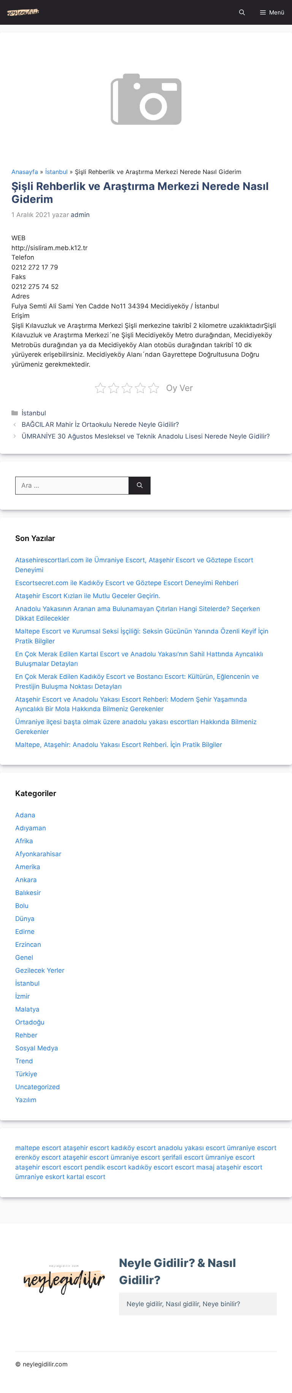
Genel (24, 957)
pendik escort (105, 1167)
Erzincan (28, 944)
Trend (24, 1061)
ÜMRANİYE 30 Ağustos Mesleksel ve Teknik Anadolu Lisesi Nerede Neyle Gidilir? (146, 436)
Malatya (27, 1009)
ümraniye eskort (40, 1177)
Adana (25, 815)
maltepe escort (38, 1148)
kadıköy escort (133, 1148)
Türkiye (26, 1074)
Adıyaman (30, 828)
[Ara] (140, 486)
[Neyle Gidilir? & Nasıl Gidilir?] (23, 12)
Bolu (22, 906)
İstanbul (34, 413)
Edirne (25, 931)
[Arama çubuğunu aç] (242, 12)
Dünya (25, 918)
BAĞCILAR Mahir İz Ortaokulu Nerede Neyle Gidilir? (100, 424)
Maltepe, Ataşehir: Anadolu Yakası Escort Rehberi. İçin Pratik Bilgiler (118, 744)
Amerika (27, 867)
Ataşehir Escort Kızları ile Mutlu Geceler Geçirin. (87, 596)
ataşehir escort (86, 1148)
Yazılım (25, 1100)
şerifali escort (182, 1157)
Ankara (26, 880)
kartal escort (86, 1177)
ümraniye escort (251, 1148)
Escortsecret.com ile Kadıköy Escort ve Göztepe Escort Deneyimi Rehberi (126, 583)
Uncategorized (37, 1087)
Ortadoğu (29, 1022)
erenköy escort (38, 1157)
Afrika (24, 841)
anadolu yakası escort (191, 1148)
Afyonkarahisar (38, 854)
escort (73, 1167)
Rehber (26, 1035)
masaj (205, 1167)
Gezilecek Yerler (39, 970)
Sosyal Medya (36, 1048)
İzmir (22, 996)
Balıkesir (28, 893)
